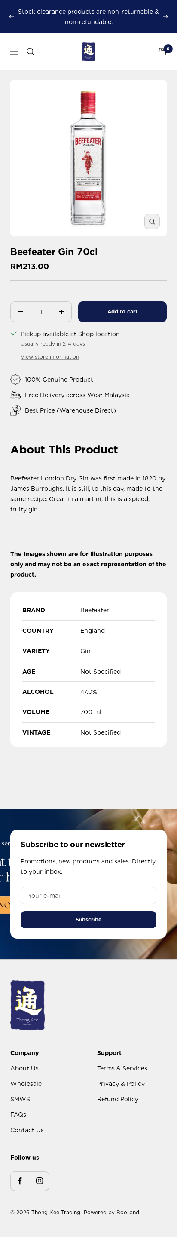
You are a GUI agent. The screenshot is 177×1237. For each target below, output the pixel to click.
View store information (50, 356)
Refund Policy (117, 1099)
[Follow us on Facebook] (20, 1181)
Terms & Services (122, 1068)
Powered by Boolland (111, 1212)
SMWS (20, 1099)
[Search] (30, 51)
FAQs (18, 1114)
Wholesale (26, 1083)
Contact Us (27, 1130)
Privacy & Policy (121, 1083)
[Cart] (162, 51)
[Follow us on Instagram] (39, 1181)
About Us (24, 1068)
